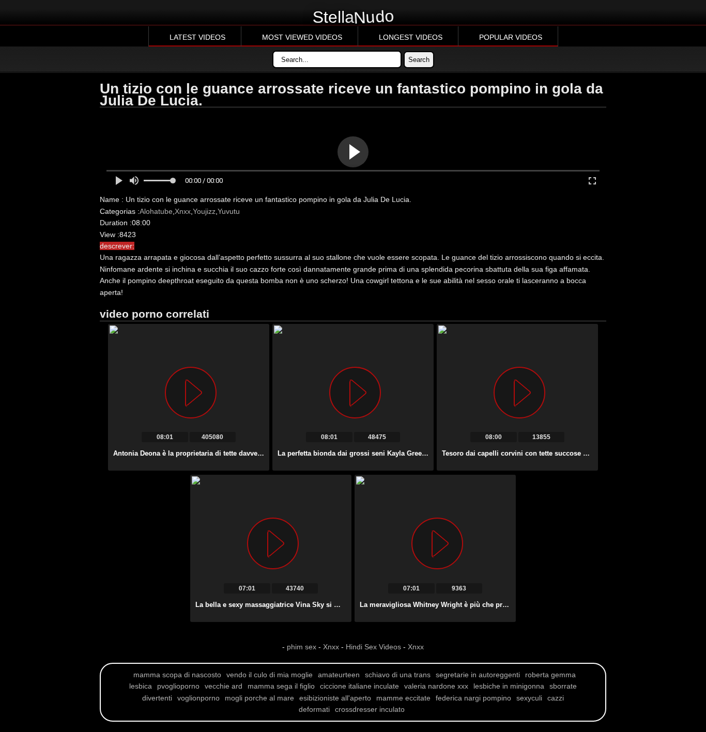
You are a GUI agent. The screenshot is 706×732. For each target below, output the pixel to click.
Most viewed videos (302, 37)
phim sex (302, 647)
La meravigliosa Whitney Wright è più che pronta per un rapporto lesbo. (475, 605)
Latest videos (197, 37)
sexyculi (529, 698)
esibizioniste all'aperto (335, 698)
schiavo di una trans (398, 675)
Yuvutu (229, 211)
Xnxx (183, 211)
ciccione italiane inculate (359, 686)
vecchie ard (223, 686)
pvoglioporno (178, 686)
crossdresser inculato (370, 709)
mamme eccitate (403, 698)
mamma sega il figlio (281, 686)
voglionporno (198, 698)
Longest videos (410, 37)
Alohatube (156, 211)
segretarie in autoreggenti (478, 675)
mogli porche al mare (259, 698)
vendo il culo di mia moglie (269, 675)
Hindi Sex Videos (373, 647)
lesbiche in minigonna (508, 686)
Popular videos (510, 37)
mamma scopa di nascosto (177, 675)
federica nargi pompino (473, 698)
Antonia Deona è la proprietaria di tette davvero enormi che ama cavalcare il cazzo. (246, 453)
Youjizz (204, 211)
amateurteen (339, 675)
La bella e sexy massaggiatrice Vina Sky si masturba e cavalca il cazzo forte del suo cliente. (342, 605)
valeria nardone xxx (436, 686)
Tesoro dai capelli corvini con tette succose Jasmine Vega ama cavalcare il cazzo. (573, 453)
